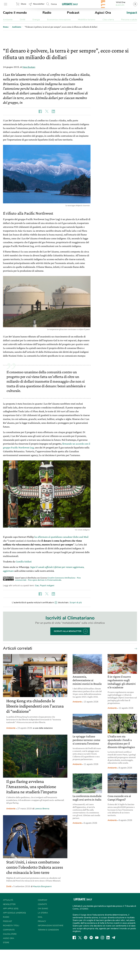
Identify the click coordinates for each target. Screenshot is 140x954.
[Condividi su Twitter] (46, 111)
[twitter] (80, 937)
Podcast (73, 12)
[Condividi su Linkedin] (53, 111)
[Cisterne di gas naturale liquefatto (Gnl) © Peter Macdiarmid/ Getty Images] (47, 301)
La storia (43, 913)
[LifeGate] (70, 4)
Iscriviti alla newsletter (67, 631)
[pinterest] (85, 937)
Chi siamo (43, 908)
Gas (37, 585)
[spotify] (91, 937)
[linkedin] (108, 937)
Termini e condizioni (48, 930)
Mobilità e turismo (86, 19)
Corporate (9, 930)
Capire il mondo (15, 12)
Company (42, 900)
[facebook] (74, 937)
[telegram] (113, 937)
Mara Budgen (28, 67)
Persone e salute (129, 19)
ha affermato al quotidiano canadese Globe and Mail (61, 536)
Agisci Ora (103, 12)
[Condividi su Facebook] (40, 111)
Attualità (8, 900)
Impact (132, 12)
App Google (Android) (14, 913)
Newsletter (38, 3)
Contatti (42, 904)
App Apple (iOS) (10, 908)
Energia (36, 19)
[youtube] (96, 937)
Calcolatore (10, 934)
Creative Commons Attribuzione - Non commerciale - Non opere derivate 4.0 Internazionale (48, 578)
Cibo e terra (108, 19)
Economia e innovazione (59, 19)
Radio (47, 12)
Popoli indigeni (47, 585)
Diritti (22, 19)
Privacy (42, 921)
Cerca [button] (54, 4)
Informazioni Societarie (50, 925)
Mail (40, 917)
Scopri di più (76, 602)
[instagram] (102, 937)
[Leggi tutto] (135, 648)
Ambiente (7, 19)
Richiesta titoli (11, 925)
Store (23, 3)
